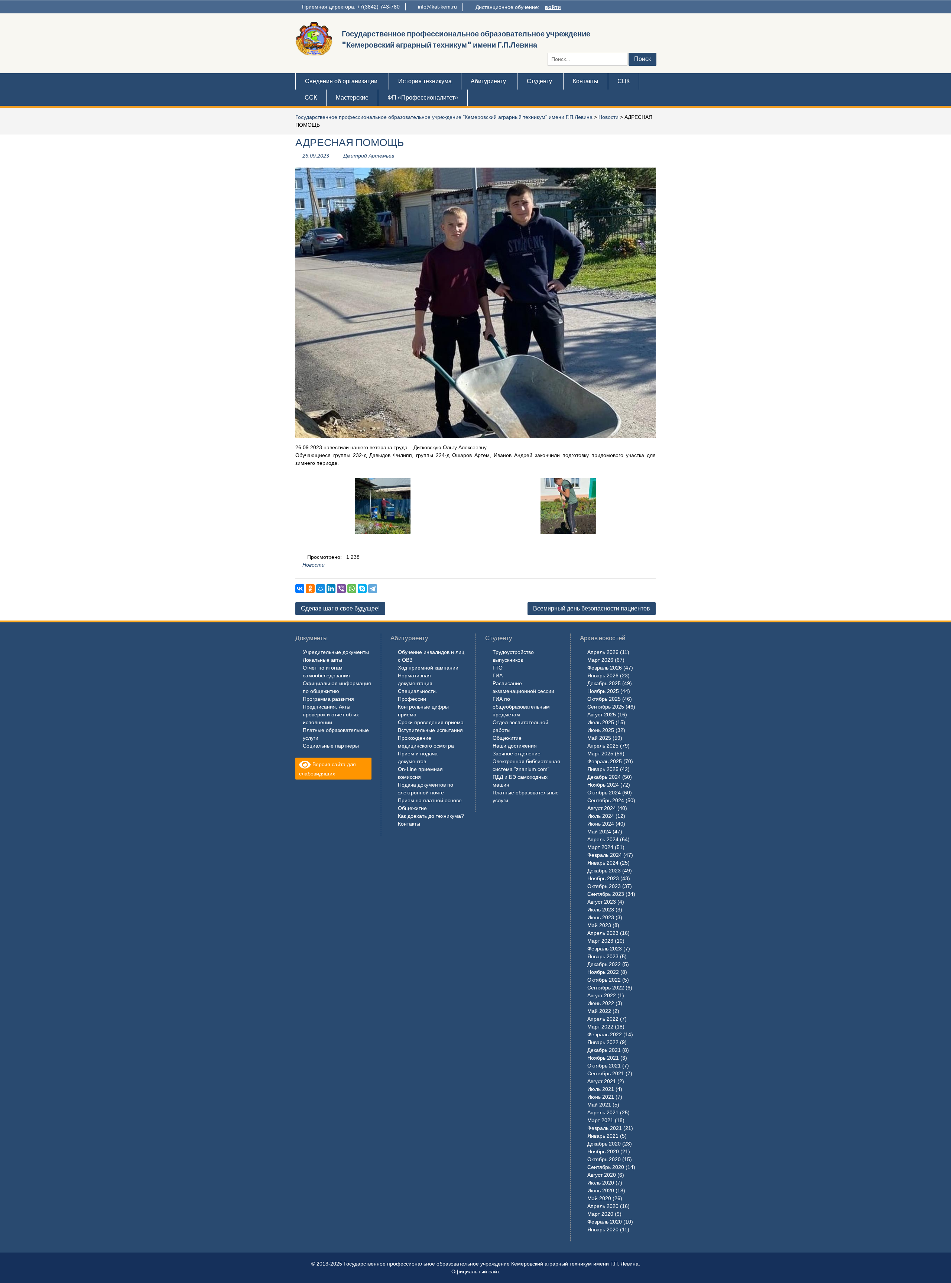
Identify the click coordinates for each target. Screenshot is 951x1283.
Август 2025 (601, 714)
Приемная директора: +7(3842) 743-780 (351, 7)
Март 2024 (600, 847)
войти (553, 7)
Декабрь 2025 (604, 683)
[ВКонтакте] (299, 588)
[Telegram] (372, 588)
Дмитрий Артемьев (368, 156)
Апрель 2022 (603, 1019)
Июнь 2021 (600, 1097)
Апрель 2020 (603, 1206)
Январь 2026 (603, 675)
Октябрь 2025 (604, 699)
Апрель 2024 (603, 839)
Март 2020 (600, 1214)
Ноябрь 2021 (603, 1058)
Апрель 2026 (603, 652)
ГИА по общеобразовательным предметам (521, 706)
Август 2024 (601, 808)
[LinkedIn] (331, 588)
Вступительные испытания (430, 730)
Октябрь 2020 (604, 1159)
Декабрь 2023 (604, 871)
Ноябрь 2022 (603, 972)
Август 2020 (601, 1175)
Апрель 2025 (603, 746)
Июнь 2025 (600, 730)
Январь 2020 (603, 1229)
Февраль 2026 (604, 668)
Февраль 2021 (604, 1128)
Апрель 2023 (603, 933)
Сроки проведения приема (431, 722)
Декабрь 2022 (604, 964)
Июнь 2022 (600, 1003)
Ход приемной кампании (428, 668)
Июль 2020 (600, 1183)
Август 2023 (601, 902)
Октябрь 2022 (604, 980)
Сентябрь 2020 (605, 1167)
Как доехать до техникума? (431, 816)
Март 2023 (600, 941)
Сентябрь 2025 (605, 707)
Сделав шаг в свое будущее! (340, 608)
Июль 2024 (600, 816)
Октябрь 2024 (604, 793)
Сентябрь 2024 (605, 800)
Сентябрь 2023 (605, 894)
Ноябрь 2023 (603, 878)
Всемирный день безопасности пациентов (591, 608)
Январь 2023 (603, 956)
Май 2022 (599, 1011)
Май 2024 (599, 832)
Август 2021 (601, 1081)
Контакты (585, 81)
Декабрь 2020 (604, 1144)
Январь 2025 (603, 769)
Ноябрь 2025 (603, 691)
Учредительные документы (336, 652)
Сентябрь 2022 (605, 988)
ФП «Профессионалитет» (422, 97)
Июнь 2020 (600, 1190)
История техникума (425, 81)
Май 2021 (599, 1105)
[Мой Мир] (320, 588)
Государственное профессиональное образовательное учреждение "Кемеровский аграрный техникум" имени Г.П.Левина (444, 117)
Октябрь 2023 (604, 886)
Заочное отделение (517, 753)
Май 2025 (599, 738)
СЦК (623, 81)
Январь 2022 (603, 1042)
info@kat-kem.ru (437, 7)
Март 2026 (600, 660)
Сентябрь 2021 (605, 1073)
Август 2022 (601, 995)
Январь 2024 (603, 863)
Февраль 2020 (604, 1222)
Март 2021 (600, 1120)
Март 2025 (600, 753)
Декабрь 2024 (604, 777)
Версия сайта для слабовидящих (327, 769)
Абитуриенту (488, 81)
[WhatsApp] (351, 588)
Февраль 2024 (604, 855)
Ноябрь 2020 (603, 1151)
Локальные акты (322, 660)
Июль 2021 (600, 1089)
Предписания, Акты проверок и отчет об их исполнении (331, 714)
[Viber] (341, 588)
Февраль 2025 (604, 761)
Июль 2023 (600, 910)
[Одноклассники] (310, 588)
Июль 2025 (600, 722)
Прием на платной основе (430, 800)
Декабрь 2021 (604, 1050)
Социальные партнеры (331, 746)
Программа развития (328, 699)
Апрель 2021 (603, 1112)
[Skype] (362, 588)
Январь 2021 (603, 1136)
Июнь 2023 (600, 917)
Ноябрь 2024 (603, 785)
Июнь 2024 (600, 824)
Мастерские (352, 97)
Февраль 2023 (604, 949)
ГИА (498, 675)
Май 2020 (599, 1198)
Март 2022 (600, 1027)
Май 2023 (599, 925)
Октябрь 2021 (604, 1066)
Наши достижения (515, 746)
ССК (311, 97)
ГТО (498, 668)
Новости (608, 117)
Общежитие (412, 808)
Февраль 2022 (604, 1034)
